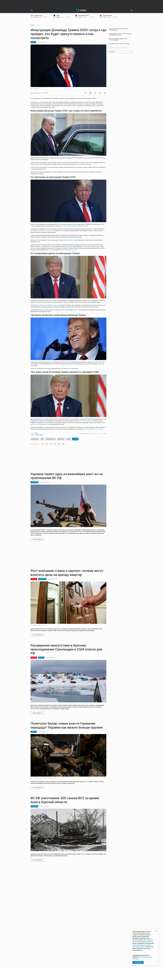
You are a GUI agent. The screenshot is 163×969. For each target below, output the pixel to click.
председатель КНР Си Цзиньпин (44, 230)
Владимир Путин (50, 439)
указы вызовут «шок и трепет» (95, 429)
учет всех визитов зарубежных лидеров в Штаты (74, 226)
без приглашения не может (70, 250)
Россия (68, 439)
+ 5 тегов (75, 439)
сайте (69, 368)
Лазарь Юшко (39, 435)
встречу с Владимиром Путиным (41, 424)
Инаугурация (34, 439)
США (42, 439)
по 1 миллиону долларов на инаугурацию (49, 305)
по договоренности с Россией (88, 421)
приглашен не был (68, 240)
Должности (61, 439)
